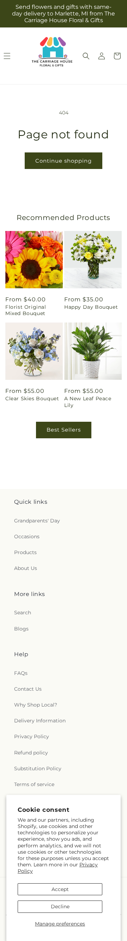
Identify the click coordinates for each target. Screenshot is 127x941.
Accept (60, 889)
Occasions (27, 536)
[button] (86, 56)
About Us (25, 568)
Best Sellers (64, 429)
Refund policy (31, 752)
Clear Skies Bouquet (32, 398)
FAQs (21, 673)
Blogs (21, 629)
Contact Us (28, 689)
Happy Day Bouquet (91, 307)
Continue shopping (63, 160)
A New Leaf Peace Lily (87, 401)
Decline (60, 906)
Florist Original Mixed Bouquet (25, 310)
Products (25, 552)
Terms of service (34, 784)
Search (22, 612)
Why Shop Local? (35, 705)
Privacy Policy (31, 736)
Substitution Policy (37, 768)
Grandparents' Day (37, 520)
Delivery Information (40, 720)
